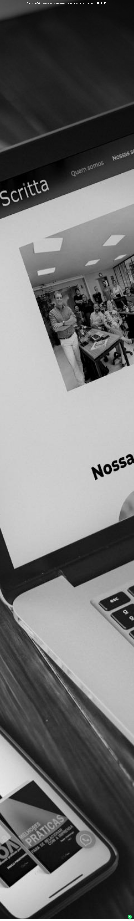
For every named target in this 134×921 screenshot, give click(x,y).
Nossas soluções (59, 3)
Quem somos (47, 3)
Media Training (79, 3)
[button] (130, 917)
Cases (70, 3)
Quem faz (89, 3)
